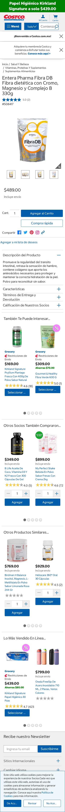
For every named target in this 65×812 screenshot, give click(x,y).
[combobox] (31, 27)
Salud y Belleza (20, 64)
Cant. (5, 213)
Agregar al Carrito (42, 213)
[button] (56, 26)
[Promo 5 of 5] (40, 413)
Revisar (32, 803)
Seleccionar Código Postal (19, 392)
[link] (19, 232)
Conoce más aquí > (39, 53)
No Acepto (52, 803)
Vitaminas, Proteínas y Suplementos (25, 67)
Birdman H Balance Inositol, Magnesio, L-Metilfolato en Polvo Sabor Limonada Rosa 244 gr (17, 582)
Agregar (17, 502)
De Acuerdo (14, 803)
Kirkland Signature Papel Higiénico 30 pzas (15, 697)
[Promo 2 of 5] (28, 413)
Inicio (5, 64)
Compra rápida (42, 223)
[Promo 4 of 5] (36, 413)
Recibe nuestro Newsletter (27, 736)
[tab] (32, 761)
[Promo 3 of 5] (32, 413)
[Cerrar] (61, 36)
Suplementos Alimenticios (20, 71)
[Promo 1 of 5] (24, 413)
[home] (14, 17)
